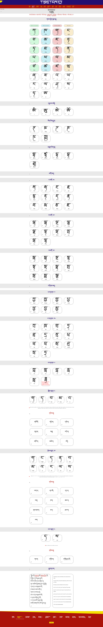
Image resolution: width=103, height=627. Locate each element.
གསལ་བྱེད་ (44, 576)
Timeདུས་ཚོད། (41, 6)
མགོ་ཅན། (54, 14)
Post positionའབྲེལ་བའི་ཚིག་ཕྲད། (69, 6)
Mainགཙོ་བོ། (29, 6)
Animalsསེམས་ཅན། (60, 6)
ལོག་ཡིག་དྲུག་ (44, 14)
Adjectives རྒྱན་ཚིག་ (48, 6)
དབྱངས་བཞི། (38, 14)
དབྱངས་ (37, 576)
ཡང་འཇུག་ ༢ (49, 15)
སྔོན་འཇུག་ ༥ (65, 14)
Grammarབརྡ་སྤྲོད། (33, 6)
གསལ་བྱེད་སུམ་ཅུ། (32, 14)
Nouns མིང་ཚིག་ (45, 6)
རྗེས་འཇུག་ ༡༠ (70, 14)
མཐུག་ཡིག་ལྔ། (49, 14)
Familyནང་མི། (56, 6)
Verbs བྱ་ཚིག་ (53, 6)
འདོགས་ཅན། (59, 14)
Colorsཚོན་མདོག (64, 6)
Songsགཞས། (73, 6)
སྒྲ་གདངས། (54, 15)
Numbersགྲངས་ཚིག (37, 6)
